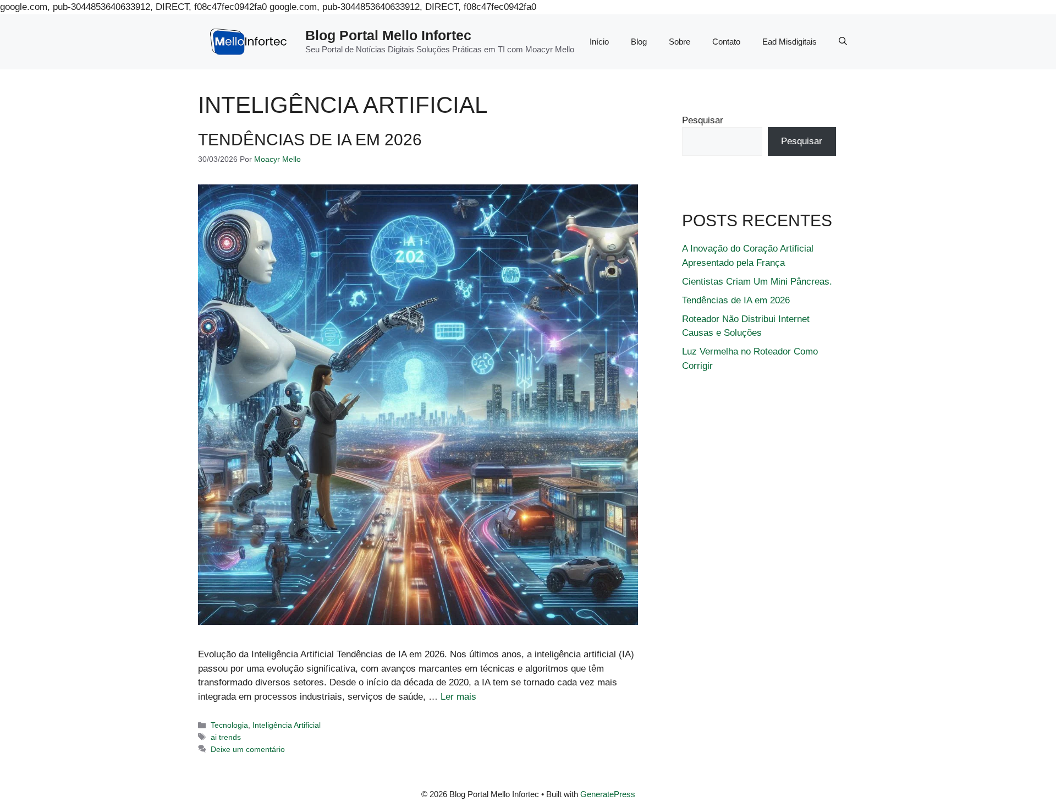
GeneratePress (607, 794)
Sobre (679, 41)
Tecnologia (229, 725)
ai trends (226, 737)
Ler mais (458, 696)
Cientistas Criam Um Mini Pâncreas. (757, 281)
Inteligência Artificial (286, 725)
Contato (726, 41)
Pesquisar (702, 120)
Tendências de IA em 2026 (310, 139)
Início (599, 41)
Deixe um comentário (248, 749)
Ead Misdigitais (789, 41)
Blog (639, 41)
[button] (843, 41)
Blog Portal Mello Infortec (388, 35)
